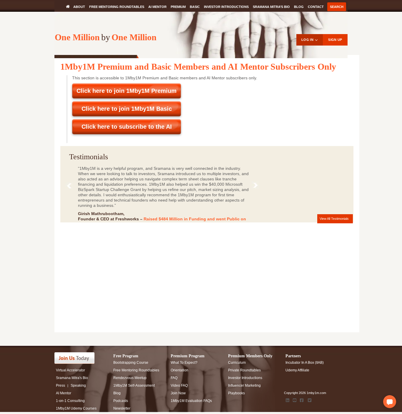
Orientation (179, 370)
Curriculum (237, 363)
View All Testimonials (334, 218)
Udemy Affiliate (297, 370)
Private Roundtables (244, 370)
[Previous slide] (70, 187)
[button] (389, 401)
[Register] (78, 358)
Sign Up (335, 39)
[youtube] (294, 400)
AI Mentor (157, 7)
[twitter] (309, 400)
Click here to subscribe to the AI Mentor (127, 128)
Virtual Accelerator (70, 370)
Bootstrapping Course (130, 363)
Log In (307, 39)
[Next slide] (257, 186)
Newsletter (121, 408)
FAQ (174, 378)
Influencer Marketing (244, 385)
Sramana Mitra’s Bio (271, 7)
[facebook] (301, 400)
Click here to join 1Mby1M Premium (127, 91)
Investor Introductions (226, 7)
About (79, 7)
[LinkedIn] (287, 400)
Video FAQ (179, 385)
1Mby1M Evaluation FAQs (191, 401)
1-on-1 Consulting (70, 401)
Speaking (78, 385)
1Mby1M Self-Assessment (134, 385)
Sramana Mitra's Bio (72, 378)
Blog (299, 7)
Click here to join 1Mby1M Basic (127, 108)
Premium (178, 7)
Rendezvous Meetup (130, 378)
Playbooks (236, 393)
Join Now (178, 393)
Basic (195, 7)
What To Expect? (184, 363)
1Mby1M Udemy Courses (76, 408)
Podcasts (120, 401)
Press (60, 385)
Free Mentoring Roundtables (116, 7)
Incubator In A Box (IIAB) (304, 363)
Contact (316, 7)
